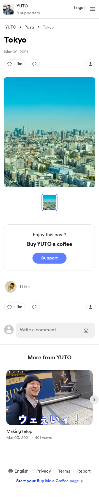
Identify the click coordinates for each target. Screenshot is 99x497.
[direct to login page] (55, 330)
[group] (49, 408)
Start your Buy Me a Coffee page (47, 480)
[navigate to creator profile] (8, 9)
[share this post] (90, 64)
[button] (92, 9)
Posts (29, 27)
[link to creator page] (10, 287)
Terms (64, 471)
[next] (94, 399)
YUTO (22, 6)
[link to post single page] (49, 406)
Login (79, 7)
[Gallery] (49, 132)
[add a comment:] (34, 64)
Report (83, 471)
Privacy (43, 471)
